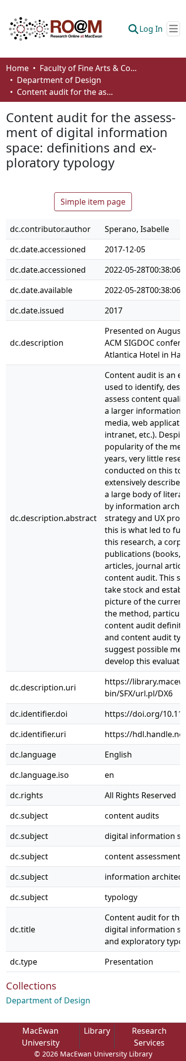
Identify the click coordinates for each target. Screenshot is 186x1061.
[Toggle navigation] (173, 28)
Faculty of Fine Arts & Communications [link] (89, 68)
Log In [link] (151, 28)
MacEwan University (41, 1036)
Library (97, 1030)
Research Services (149, 1036)
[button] (55, 29)
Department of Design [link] (59, 80)
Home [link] (17, 68)
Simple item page (93, 201)
